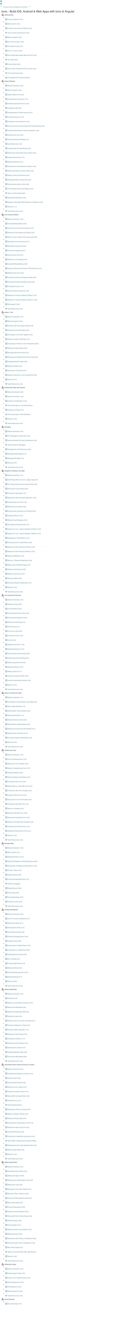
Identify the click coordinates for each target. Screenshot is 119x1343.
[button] (1, 2)
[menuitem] (1, 4)
